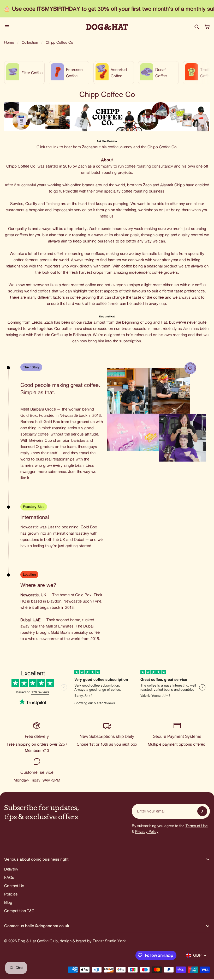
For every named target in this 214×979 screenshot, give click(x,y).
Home (9, 42)
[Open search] (197, 27)
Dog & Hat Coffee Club (38, 941)
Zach (86, 147)
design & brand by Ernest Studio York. (93, 941)
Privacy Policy (146, 831)
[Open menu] (7, 27)
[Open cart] (207, 27)
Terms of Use (197, 826)
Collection (30, 42)
